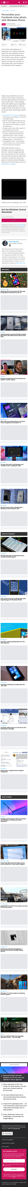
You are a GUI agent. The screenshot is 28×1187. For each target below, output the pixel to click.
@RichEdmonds (20, 263)
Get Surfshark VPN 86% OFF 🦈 (18, 6)
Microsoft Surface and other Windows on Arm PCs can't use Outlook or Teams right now (13, 1077)
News (3, 24)
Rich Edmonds (11, 23)
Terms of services (20, 224)
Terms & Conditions (13, 1176)
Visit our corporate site (14, 1128)
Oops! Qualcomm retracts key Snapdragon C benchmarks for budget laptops (13, 1116)
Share (5, 44)
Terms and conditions (7, 1139)
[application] (14, 188)
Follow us (15, 44)
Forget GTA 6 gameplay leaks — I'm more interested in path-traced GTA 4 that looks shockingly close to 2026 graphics (15, 1107)
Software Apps (5, 10)
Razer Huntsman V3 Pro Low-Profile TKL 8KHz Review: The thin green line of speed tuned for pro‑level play (14, 1087)
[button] (26, 2)
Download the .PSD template (11, 115)
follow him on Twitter (9, 164)
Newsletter (23, 44)
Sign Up (14, 1169)
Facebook (13, 10)
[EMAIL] (10, 245)
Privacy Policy (19, 1175)
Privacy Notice (22, 226)
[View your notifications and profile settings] (19, 2)
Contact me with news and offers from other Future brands (14, 1165)
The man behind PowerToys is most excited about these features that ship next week (14, 1097)
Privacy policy (5, 1146)
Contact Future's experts (8, 1143)
